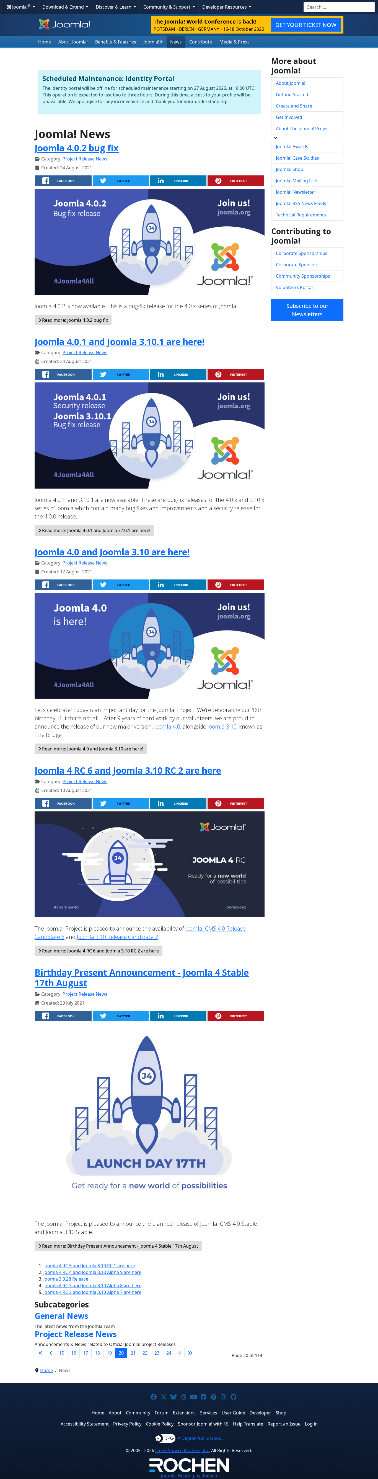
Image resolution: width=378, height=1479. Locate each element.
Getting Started (292, 94)
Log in (311, 1424)
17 (85, 1353)
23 (156, 1353)
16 (73, 1353)
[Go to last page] (190, 1353)
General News (61, 1316)
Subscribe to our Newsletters (307, 310)
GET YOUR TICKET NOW (305, 25)
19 (109, 1353)
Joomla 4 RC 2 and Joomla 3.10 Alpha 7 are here (92, 1292)
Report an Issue (284, 1424)
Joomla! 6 (153, 42)
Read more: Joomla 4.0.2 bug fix (74, 320)
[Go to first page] (40, 1353)
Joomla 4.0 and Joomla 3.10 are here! (112, 552)
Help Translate (248, 1424)
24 (168, 1353)
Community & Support (167, 7)
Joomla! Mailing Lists (297, 181)
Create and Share (294, 106)
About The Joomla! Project (303, 129)
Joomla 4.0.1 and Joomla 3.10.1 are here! (119, 342)
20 (121, 1353)
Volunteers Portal (294, 287)
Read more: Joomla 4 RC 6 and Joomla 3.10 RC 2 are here (100, 951)
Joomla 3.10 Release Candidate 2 (117, 937)
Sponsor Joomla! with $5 (203, 1424)
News (176, 42)
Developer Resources (225, 7)
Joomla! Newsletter (295, 192)
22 (145, 1353)
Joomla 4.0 (167, 726)
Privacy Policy (127, 1424)
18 (97, 1353)
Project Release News (85, 159)
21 (133, 1353)
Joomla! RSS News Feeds (301, 203)
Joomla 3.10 (222, 726)
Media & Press (234, 42)
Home (44, 42)
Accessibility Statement (85, 1424)
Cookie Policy (160, 1424)
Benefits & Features (115, 42)
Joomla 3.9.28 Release (65, 1279)
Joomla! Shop (289, 169)
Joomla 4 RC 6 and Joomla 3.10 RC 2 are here (128, 770)
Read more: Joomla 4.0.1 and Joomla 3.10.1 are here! (95, 530)
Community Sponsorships (303, 276)
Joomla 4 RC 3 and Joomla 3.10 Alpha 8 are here (92, 1286)
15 (61, 1353)
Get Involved (289, 117)
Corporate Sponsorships (301, 253)
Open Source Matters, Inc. (182, 1450)
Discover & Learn (114, 7)
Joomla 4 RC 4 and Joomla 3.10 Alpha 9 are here (92, 1272)
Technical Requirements (301, 215)
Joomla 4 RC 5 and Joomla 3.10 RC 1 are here (89, 1266)
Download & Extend (63, 7)
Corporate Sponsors (297, 265)
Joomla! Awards (292, 147)
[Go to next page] (180, 1353)
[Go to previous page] (51, 1353)
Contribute (200, 42)
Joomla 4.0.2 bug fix (77, 148)
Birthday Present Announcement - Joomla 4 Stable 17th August (142, 977)
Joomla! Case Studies (297, 158)
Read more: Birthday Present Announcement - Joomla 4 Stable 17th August (119, 1246)
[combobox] (339, 7)
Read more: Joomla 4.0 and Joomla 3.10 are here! (92, 749)
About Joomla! (73, 42)
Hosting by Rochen (189, 1476)
